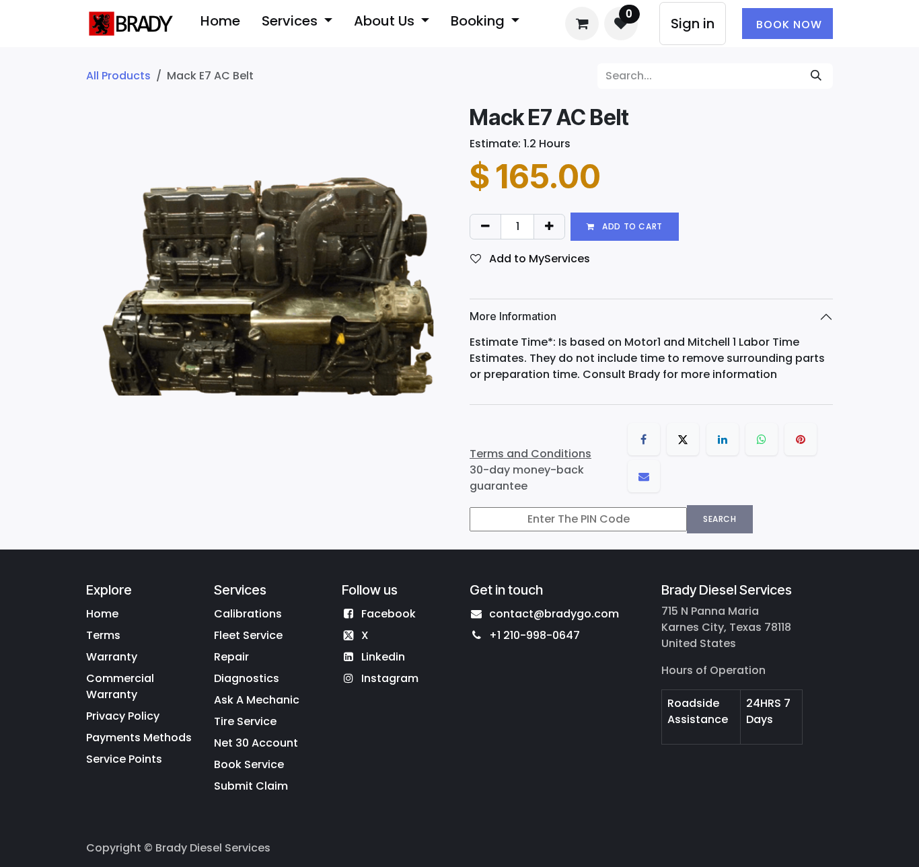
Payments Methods (139, 737)
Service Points (124, 759)
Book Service (249, 764)
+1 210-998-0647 (534, 635)
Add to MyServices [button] (538, 258)
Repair (231, 657)
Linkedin (383, 657)
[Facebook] (644, 439)
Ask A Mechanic (256, 700)
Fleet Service (248, 635)
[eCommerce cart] (582, 23)
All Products (118, 75)
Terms (103, 635)
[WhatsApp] (761, 439)
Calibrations (248, 613)
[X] (683, 439)
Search (720, 519)
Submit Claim (251, 786)
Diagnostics (246, 678)
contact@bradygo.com (554, 613)
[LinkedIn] (722, 439)
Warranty (111, 657)
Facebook (388, 613)
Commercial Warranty (120, 686)
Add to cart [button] (631, 226)
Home (102, 613)
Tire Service (245, 721)
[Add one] (549, 226)
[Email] (644, 476)
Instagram (389, 678)
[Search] (816, 76)
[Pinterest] (800, 439)
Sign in (692, 23)
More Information (513, 316)
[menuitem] (220, 23)
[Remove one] (485, 226)
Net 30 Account (256, 743)
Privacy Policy (122, 716)
